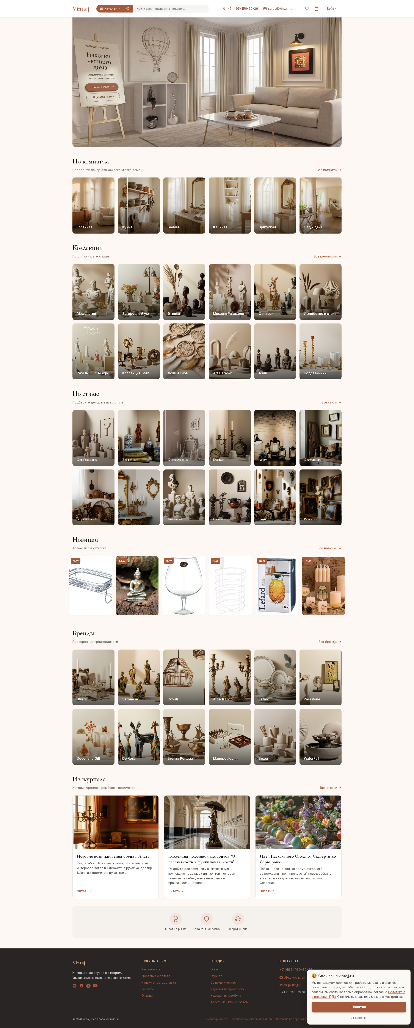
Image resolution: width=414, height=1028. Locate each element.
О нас (214, 969)
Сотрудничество (223, 982)
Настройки (360, 1017)
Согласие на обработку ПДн (294, 1019)
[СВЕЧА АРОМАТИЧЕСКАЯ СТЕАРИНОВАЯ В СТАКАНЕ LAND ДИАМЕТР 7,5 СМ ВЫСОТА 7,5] (323, 585)
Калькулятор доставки (158, 982)
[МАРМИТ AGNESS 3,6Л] (90, 585)
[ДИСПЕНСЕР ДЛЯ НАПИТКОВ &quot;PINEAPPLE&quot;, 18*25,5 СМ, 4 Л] (277, 585)
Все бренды (327, 641)
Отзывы (147, 995)
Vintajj (80, 8)
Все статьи (328, 787)
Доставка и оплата (155, 976)
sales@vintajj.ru (280, 8)
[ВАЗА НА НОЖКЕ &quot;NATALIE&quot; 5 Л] (183, 585)
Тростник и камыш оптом (229, 1002)
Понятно (358, 1007)
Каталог (111, 8)
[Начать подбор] (102, 87)
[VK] (74, 987)
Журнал (216, 976)
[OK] (81, 987)
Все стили (329, 402)
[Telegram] (88, 987)
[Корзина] (316, 8)
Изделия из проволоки (227, 989)
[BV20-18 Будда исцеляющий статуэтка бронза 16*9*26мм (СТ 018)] (137, 585)
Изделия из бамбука (225, 995)
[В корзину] (106, 610)
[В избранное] (106, 562)
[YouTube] (95, 987)
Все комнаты (327, 170)
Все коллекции (325, 256)
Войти (331, 8)
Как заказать (151, 969)
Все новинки (327, 548)
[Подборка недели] (103, 97)
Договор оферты (217, 1019)
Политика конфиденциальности (252, 1019)
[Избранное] (307, 8)
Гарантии (148, 989)
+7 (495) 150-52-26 (243, 8)
